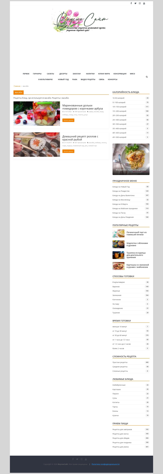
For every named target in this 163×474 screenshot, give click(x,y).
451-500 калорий (119, 137)
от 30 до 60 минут (120, 335)
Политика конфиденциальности (106, 464)
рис (86, 146)
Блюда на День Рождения (123, 217)
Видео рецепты (88, 79)
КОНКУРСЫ (112, 79)
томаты (80, 115)
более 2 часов (118, 348)
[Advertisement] (81, 50)
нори (64, 146)
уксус (86, 115)
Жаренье (116, 291)
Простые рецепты (120, 362)
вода (101, 112)
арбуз (91, 112)
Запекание (117, 295)
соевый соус (92, 146)
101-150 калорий (119, 107)
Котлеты (116, 402)
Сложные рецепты (120, 371)
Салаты (50, 74)
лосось (104, 143)
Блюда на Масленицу (121, 200)
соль (75, 115)
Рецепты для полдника (122, 442)
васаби (96, 112)
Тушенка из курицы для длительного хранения (136, 255)
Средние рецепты (120, 366)
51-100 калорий (119, 102)
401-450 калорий (119, 133)
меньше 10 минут (120, 326)
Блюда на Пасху (119, 213)
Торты (115, 407)
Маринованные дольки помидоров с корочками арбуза (82, 107)
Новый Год (63, 79)
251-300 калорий (119, 120)
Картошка (117, 389)
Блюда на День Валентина (123, 195)
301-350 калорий (119, 124)
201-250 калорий (119, 115)
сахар (71, 115)
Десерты (63, 74)
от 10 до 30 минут (120, 331)
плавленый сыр (78, 146)
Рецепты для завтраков (122, 429)
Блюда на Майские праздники (125, 208)
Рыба (74, 79)
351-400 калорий (119, 128)
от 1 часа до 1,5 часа (121, 340)
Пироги (116, 394)
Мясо (132, 74)
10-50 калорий (118, 98)
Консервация (119, 74)
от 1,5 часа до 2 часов (122, 344)
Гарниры (37, 74)
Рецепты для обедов (121, 438)
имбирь (65, 115)
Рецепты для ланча (121, 434)
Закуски (77, 74)
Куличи (116, 415)
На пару (116, 304)
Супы (115, 398)
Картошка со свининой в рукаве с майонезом (138, 266)
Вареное (116, 286)
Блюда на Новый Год (121, 187)
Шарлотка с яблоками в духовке (137, 244)
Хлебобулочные (119, 385)
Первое (26, 74)
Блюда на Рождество (121, 191)
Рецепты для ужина (121, 447)
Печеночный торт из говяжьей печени (137, 233)
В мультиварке (45, 79)
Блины (115, 411)
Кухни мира (104, 74)
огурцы (69, 146)
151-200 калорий (119, 111)
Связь (101, 79)
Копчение (117, 299)
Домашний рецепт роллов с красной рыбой (80, 137)
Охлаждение (118, 308)
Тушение (116, 313)
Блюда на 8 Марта (120, 204)
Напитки (90, 74)
